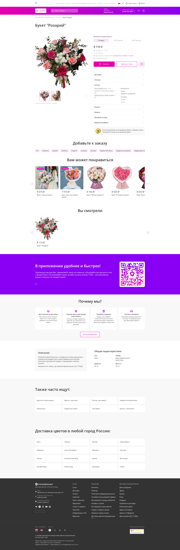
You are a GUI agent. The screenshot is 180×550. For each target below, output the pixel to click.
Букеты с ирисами (70, 400)
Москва (95, 442)
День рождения (125, 487)
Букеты (122, 494)
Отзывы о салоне (97, 503)
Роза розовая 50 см (100, 88)
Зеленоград (68, 467)
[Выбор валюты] (123, 3)
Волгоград (123, 458)
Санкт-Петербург (70, 450)
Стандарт (101, 40)
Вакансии (76, 516)
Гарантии (74, 3)
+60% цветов (136, 40)
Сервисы (112, 3)
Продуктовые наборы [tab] (141, 151)
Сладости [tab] (74, 151)
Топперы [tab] (93, 151)
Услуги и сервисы (79, 507)
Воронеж (95, 450)
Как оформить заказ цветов (101, 507)
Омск (38, 442)
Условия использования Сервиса (103, 497)
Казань (94, 458)
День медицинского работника (123, 359)
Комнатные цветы (126, 507)
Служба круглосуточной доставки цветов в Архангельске (56, 535)
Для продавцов (82, 3)
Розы (121, 497)
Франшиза (76, 503)
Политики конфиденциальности (103, 494)
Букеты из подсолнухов (45, 400)
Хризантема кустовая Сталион (104, 95)
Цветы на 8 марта (126, 510)
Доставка (62, 3)
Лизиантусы (41, 409)
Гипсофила (96, 409)
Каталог (42, 11)
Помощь (106, 3)
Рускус (123, 91)
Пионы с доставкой (99, 400)
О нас (57, 3)
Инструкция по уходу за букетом (103, 500)
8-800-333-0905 (42, 497)
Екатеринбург (42, 467)
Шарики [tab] (55, 151)
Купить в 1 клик (126, 64)
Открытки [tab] (45, 151)
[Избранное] (138, 10)
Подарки (123, 500)
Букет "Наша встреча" (45, 182)
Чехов (122, 467)
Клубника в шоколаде (127, 503)
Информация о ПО (79, 513)
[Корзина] (143, 10)
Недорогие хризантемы (128, 400)
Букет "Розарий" (43, 244)
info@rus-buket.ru (43, 502)
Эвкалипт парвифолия (128, 93)
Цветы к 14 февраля (127, 513)
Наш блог (76, 510)
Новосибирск (125, 442)
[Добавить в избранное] (142, 64)
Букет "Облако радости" (95, 193)
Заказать (106, 64)
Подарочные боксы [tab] (106, 151)
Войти (143, 3)
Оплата (68, 3)
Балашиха (95, 467)
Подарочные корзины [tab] (123, 151)
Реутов (39, 458)
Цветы (122, 491)
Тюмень (67, 442)
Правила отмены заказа (100, 513)
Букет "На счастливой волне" (69, 183)
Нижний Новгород (71, 458)
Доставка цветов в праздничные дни (103, 517)
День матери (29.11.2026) (129, 516)
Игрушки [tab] (84, 151)
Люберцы (40, 450)
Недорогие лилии (70, 409)
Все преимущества (90, 334)
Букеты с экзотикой (127, 409)
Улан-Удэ (123, 450)
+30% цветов (118, 40)
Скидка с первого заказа (100, 510)
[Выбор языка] (119, 3)
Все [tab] (37, 151)
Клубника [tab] (64, 151)
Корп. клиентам (92, 3)
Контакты (100, 3)
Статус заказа (132, 3)
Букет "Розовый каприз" (120, 193)
